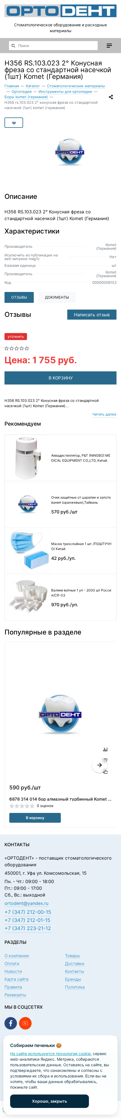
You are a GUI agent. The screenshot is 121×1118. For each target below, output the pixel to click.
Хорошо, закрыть (49, 1101)
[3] (17, 348)
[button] (99, 765)
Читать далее (104, 414)
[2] (12, 348)
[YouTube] (25, 1023)
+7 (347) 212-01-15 (27, 920)
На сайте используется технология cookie (50, 1053)
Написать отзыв (92, 314)
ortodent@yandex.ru (26, 903)
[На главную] (60, 11)
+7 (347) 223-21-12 (28, 928)
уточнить (16, 336)
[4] (22, 348)
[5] (27, 348)
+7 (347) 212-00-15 (28, 912)
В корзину (35, 817)
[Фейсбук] (11, 1023)
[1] (7, 348)
